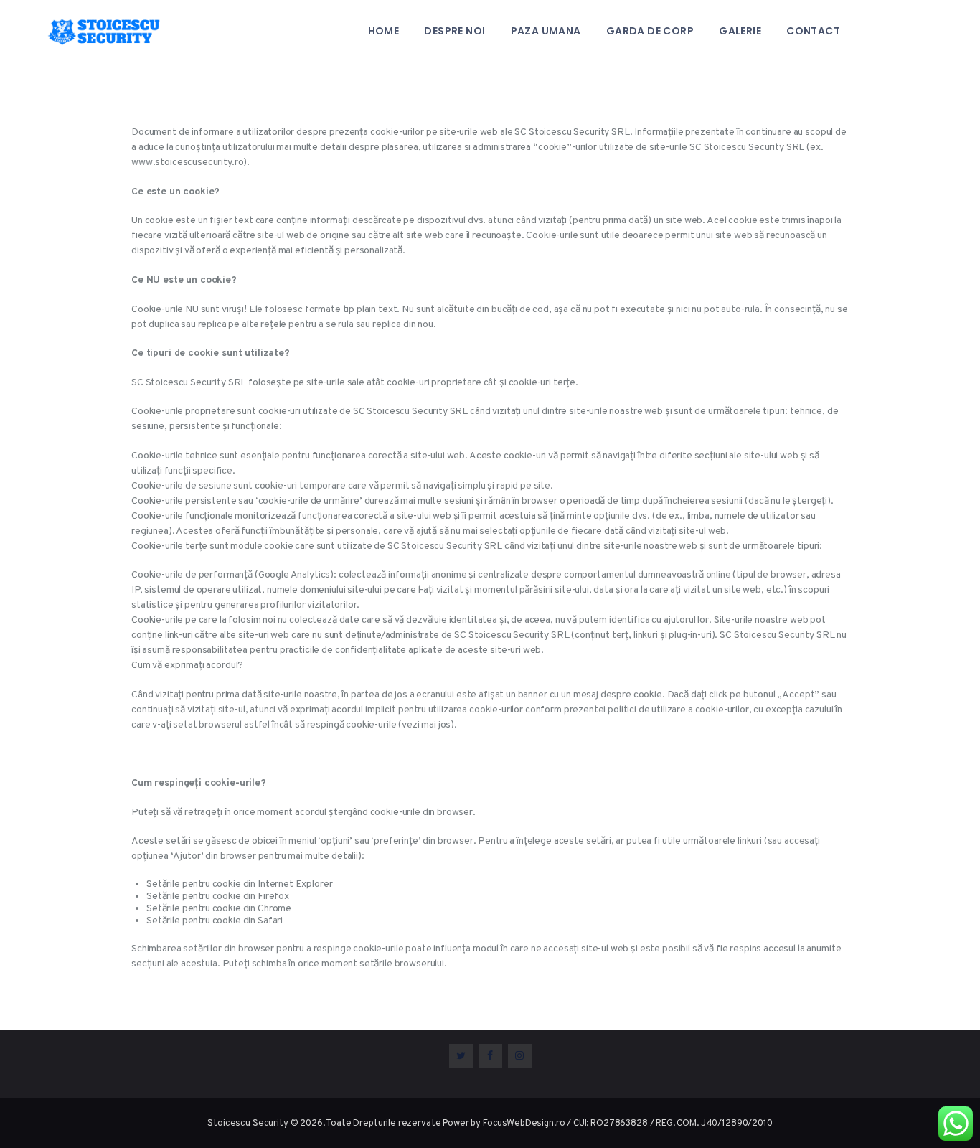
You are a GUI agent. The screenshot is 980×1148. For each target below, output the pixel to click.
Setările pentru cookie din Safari (214, 921)
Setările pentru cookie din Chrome (218, 909)
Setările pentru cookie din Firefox (217, 896)
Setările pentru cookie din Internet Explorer (239, 884)
